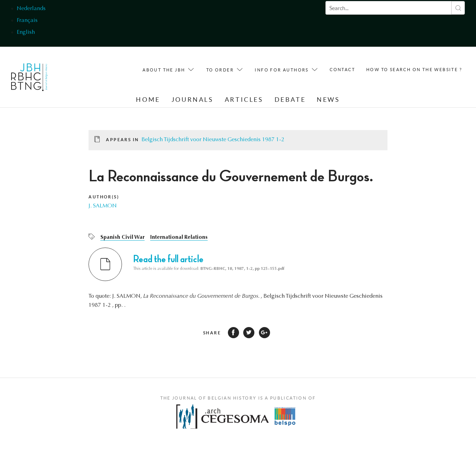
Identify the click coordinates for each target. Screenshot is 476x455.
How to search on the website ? (414, 69)
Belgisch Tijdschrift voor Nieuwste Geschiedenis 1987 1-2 (212, 140)
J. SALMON (103, 206)
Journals (192, 99)
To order (220, 70)
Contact (342, 69)
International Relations (179, 237)
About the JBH (164, 70)
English (26, 32)
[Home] (29, 78)
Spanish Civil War (122, 237)
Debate (290, 99)
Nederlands (31, 9)
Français (27, 20)
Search (458, 8)
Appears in (122, 139)
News (328, 99)
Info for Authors (281, 70)
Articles (244, 99)
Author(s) (104, 197)
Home (148, 99)
